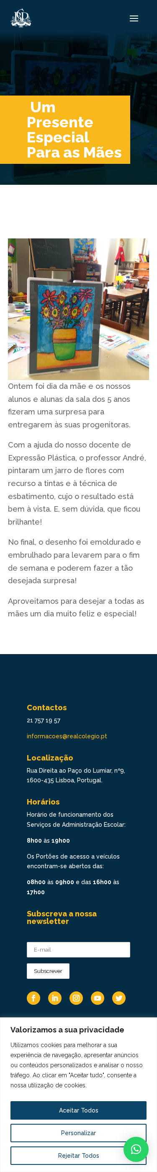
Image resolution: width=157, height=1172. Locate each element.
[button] (136, 1149)
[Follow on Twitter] (119, 998)
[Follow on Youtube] (97, 998)
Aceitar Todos (78, 1110)
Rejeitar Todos (78, 1155)
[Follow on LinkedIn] (55, 998)
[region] (78, 1094)
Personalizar (78, 1133)
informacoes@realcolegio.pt (67, 736)
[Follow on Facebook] (33, 998)
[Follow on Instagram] (76, 998)
